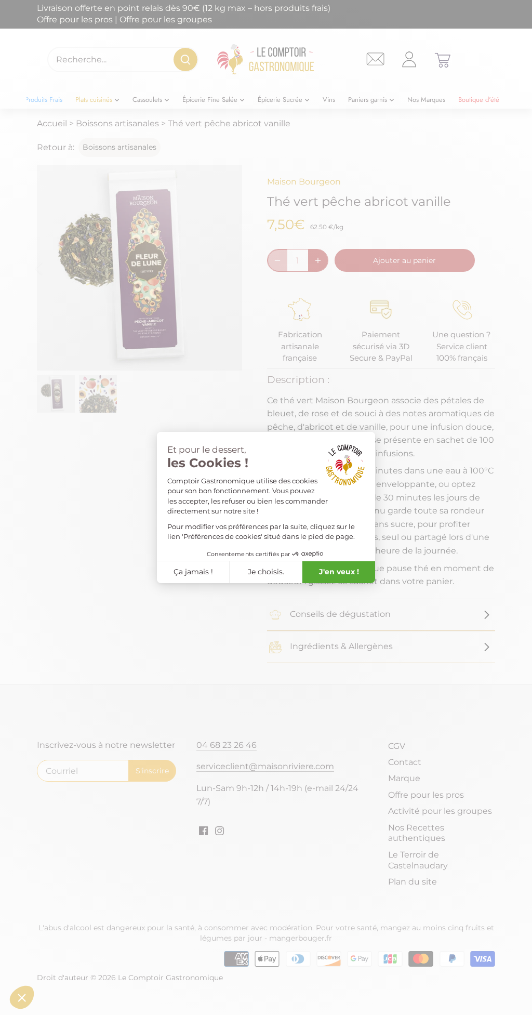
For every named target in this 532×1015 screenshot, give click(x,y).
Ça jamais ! (193, 571)
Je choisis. (266, 571)
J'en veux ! (339, 571)
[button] (21, 997)
